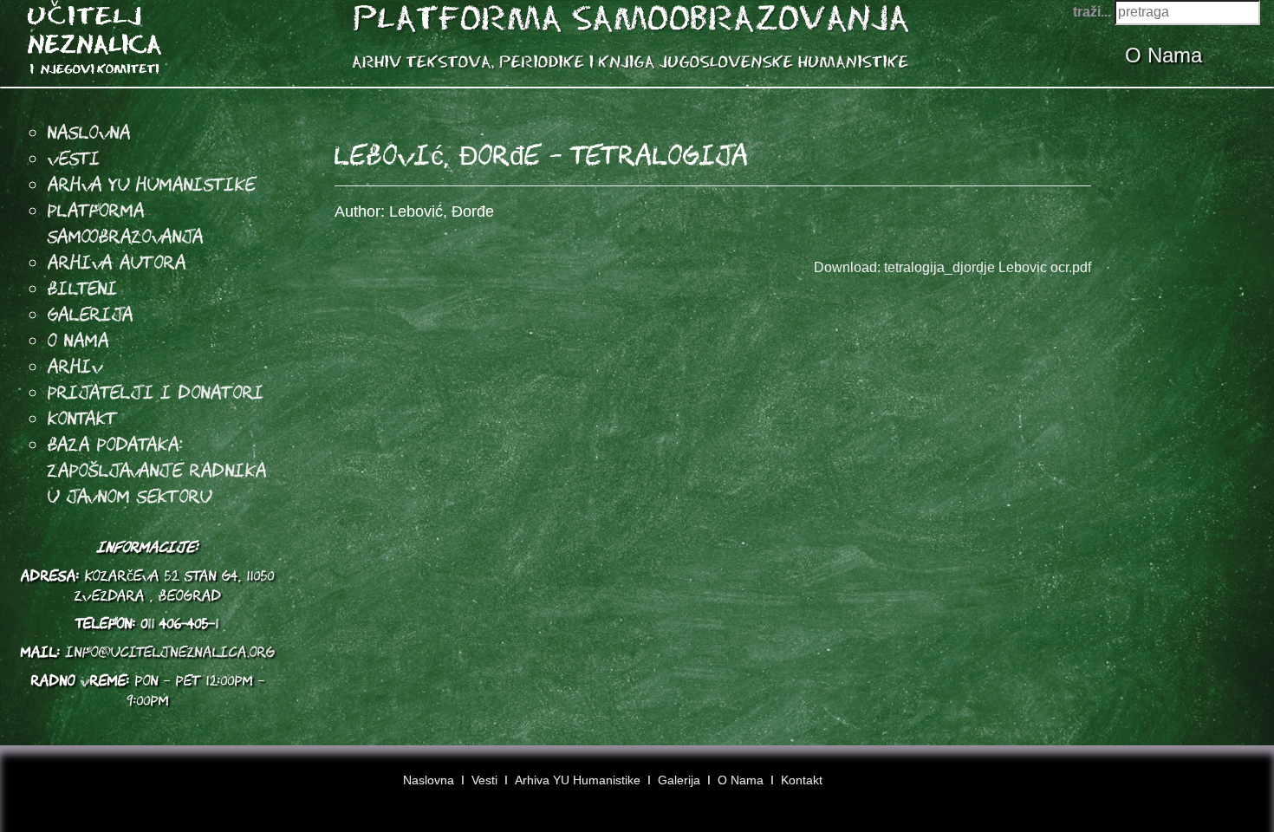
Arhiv (75, 366)
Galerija (90, 314)
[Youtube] (1207, 786)
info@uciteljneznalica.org (171, 651)
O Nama (1166, 55)
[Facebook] (1174, 786)
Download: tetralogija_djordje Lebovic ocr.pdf (952, 267)
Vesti (74, 158)
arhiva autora (117, 262)
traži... (1092, 11)
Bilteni (83, 288)
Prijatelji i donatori (156, 392)
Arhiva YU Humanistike (577, 780)
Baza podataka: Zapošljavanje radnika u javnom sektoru (157, 470)
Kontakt (83, 418)
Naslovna (89, 132)
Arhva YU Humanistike (152, 184)
